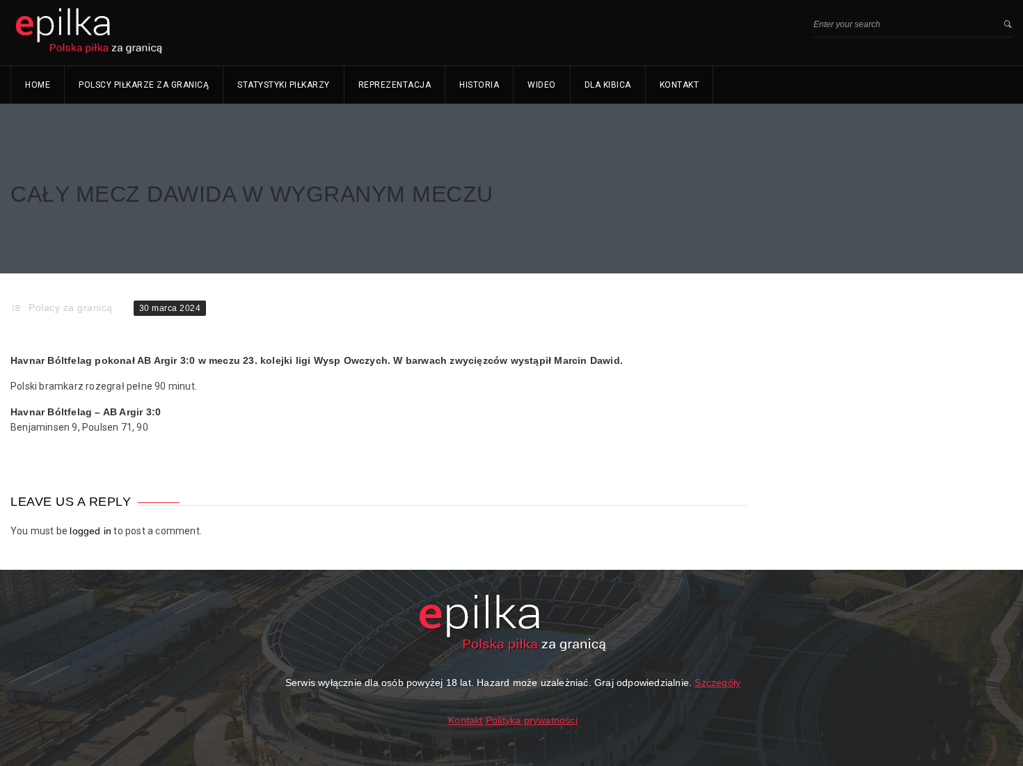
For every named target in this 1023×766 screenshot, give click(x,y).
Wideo (542, 85)
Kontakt (679, 85)
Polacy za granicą (71, 307)
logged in (90, 530)
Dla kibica (608, 85)
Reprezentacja (394, 85)
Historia (479, 85)
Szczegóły (717, 682)
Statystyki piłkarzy (283, 85)
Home (37, 85)
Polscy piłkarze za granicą (144, 85)
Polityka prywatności (532, 720)
